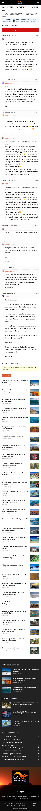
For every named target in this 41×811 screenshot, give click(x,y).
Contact (13, 805)
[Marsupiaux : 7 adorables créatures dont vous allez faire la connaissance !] (6, 705)
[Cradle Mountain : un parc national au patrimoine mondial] (34, 632)
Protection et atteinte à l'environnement (14, 756)
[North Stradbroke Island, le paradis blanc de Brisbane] (34, 475)
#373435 (37, 79)
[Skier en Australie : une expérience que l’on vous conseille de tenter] (34, 586)
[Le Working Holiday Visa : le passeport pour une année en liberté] (6, 714)
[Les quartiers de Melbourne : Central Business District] (34, 447)
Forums (36, 13)
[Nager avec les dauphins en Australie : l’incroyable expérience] (34, 503)
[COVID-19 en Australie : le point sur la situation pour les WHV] (34, 456)
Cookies (22, 803)
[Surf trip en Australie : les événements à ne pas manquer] (34, 401)
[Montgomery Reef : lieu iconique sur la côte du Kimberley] (34, 613)
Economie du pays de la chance (11, 754)
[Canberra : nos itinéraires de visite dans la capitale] (34, 549)
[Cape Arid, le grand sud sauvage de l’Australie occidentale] (34, 595)
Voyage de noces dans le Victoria (12, 436)
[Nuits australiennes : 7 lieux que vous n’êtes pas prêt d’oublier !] (34, 512)
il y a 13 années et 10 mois (28, 21)
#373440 (37, 241)
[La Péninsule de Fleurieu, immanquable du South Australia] (34, 410)
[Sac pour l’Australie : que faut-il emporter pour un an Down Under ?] (34, 484)
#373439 (37, 225)
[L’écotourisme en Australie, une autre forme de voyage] (34, 558)
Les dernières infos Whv (9, 745)
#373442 (37, 293)
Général (6, 14)
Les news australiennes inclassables (13, 759)
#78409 (37, 35)
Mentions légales (31, 803)
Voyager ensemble (15, 14)
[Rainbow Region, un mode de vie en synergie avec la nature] (34, 641)
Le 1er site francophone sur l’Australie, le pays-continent (17, 13)
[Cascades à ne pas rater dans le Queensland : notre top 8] (34, 466)
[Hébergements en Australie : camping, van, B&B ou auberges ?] (34, 622)
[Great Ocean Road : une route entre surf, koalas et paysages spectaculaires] (34, 392)
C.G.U (7, 805)
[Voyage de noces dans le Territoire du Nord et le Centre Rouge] (34, 429)
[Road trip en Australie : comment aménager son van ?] (34, 650)
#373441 (37, 267)
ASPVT (33, 805)
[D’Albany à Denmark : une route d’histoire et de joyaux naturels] (34, 539)
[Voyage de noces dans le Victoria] (34, 438)
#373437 (37, 135)
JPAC (29, 805)
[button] (38, 2)
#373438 (37, 180)
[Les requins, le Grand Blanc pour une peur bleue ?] (34, 420)
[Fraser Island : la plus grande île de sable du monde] (34, 383)
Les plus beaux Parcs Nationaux (12, 742)
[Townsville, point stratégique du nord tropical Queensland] (34, 530)
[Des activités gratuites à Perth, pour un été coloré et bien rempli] (34, 521)
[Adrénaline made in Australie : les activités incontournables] (34, 567)
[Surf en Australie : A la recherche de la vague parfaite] (34, 576)
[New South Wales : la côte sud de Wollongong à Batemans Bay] (34, 604)
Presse (18, 805)
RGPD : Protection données (11, 803)
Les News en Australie (9, 736)
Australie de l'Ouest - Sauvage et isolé (13, 748)
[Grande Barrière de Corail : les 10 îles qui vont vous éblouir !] (34, 493)
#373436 (37, 112)
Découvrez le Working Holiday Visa (12, 739)
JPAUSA (24, 805)
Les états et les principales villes (12, 751)
